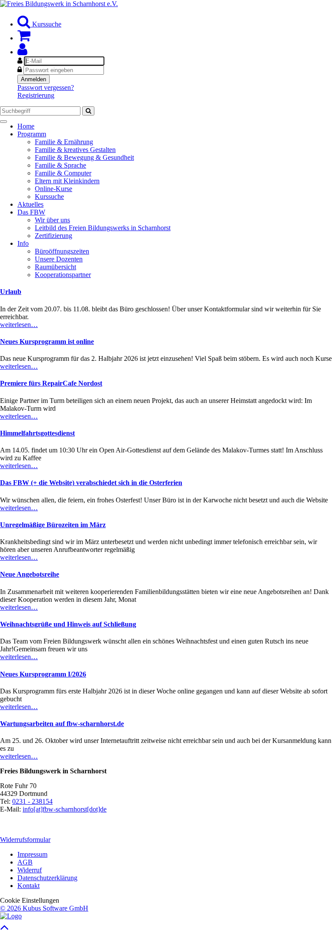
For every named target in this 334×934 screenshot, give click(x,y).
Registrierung (35, 95)
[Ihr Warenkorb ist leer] (23, 38)
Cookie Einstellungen (29, 900)
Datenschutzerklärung (47, 877)
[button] (22, 52)
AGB (25, 862)
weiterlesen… (19, 324)
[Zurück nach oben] (4, 929)
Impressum (32, 854)
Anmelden (33, 79)
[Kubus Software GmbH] (11, 916)
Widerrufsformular (25, 839)
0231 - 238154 (32, 801)
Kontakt (28, 885)
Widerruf (29, 870)
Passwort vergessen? (45, 87)
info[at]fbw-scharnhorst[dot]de (65, 809)
